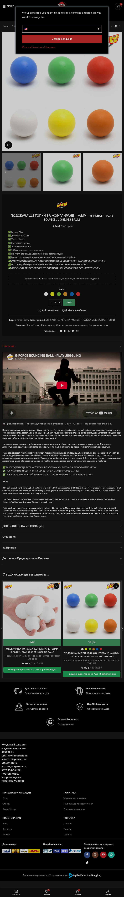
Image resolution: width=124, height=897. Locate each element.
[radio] (46, 294)
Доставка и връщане (74, 809)
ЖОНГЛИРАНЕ (51, 320)
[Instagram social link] (95, 855)
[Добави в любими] (56, 586)
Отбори (6, 804)
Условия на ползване (75, 798)
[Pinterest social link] (65, 331)
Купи (69, 302)
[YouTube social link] (103, 855)
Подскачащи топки (98, 325)
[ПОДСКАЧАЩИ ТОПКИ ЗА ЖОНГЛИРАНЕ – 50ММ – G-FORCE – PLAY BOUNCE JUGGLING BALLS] (32, 610)
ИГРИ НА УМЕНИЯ (70, 320)
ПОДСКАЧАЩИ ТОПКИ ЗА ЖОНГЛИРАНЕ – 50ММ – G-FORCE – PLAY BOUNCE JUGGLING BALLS (32, 650)
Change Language (62, 39)
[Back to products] (116, 26)
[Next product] (120, 26)
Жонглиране (47, 325)
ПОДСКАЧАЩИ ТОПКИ (94, 320)
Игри (4, 798)
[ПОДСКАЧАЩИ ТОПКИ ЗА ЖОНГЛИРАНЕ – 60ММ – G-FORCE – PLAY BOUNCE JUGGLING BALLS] (91, 610)
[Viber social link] (77, 331)
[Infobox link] (31, 691)
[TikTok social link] (87, 863)
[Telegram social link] (73, 331)
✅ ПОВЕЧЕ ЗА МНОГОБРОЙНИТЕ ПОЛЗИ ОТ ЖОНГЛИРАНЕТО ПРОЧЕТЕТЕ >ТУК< (54, 268)
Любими (68, 824)
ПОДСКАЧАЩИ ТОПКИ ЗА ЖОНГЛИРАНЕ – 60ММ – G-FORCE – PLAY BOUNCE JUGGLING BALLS (91, 655)
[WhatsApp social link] (69, 331)
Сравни (68, 829)
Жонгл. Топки (33, 325)
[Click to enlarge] (8, 145)
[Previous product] (112, 26)
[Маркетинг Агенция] (85, 875)
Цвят (61, 289)
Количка (68, 835)
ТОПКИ (111, 320)
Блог (4, 824)
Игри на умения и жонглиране (71, 325)
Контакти (7, 829)
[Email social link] (61, 331)
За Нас (6, 835)
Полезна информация (16, 793)
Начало (6, 26)
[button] (5, 91)
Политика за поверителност (78, 804)
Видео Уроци (9, 809)
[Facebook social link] (57, 331)
